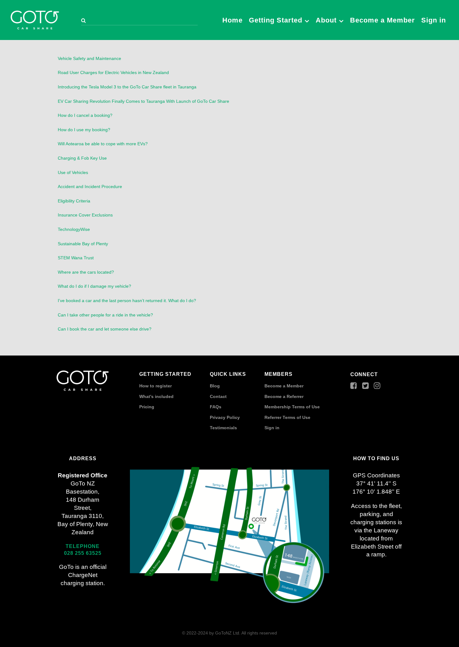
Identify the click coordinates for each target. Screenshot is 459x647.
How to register (155, 385)
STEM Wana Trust (76, 257)
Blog (215, 385)
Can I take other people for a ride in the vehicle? (105, 314)
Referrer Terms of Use (287, 417)
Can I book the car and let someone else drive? (104, 328)
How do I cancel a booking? (85, 115)
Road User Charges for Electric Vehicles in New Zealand (113, 72)
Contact (218, 396)
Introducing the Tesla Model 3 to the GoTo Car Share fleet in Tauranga (127, 86)
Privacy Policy (225, 417)
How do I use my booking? (84, 129)
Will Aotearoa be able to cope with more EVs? (103, 143)
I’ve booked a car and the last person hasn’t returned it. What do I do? (127, 300)
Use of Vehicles (73, 172)
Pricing (146, 406)
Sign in (271, 427)
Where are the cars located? (86, 272)
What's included (156, 396)
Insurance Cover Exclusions (85, 214)
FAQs (215, 406)
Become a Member (284, 385)
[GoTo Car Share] (35, 19)
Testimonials (223, 427)
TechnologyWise (74, 229)
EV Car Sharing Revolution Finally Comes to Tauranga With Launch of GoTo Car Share (143, 101)
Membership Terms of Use (292, 406)
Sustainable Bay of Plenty (83, 243)
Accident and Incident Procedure (90, 186)
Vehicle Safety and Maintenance (89, 58)
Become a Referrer (284, 396)
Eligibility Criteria (74, 200)
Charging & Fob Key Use (82, 158)
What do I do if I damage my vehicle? (94, 286)
